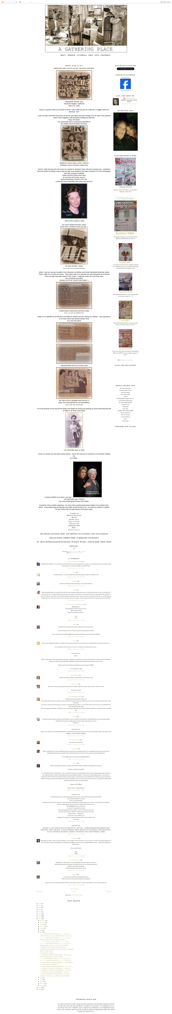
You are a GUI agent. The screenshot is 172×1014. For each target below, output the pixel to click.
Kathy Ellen (74, 748)
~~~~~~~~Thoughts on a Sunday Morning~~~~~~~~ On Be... (54, 941)
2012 (40, 917)
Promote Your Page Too (125, 90)
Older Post (108, 891)
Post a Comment (74, 889)
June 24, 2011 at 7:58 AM (76, 649)
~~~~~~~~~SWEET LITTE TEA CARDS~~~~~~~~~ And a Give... (55, 938)
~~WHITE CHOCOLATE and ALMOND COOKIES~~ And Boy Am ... (56, 936)
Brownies (74, 552)
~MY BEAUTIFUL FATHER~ (47, 953)
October (42, 924)
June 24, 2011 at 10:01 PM (76, 856)
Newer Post (39, 891)
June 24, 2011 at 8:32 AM (76, 692)
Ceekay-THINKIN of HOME (74, 696)
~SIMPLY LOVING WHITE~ (46, 951)
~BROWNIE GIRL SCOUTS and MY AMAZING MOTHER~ (54, 945)
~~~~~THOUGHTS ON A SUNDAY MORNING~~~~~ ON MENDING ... (57, 962)
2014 (40, 913)
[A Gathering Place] (125, 88)
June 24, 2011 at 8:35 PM (76, 834)
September (42, 926)
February (42, 983)
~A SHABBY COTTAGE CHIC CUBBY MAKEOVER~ (53, 947)
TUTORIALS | (82, 55)
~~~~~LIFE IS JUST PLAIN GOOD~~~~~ (49, 964)
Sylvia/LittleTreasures (74, 860)
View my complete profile (129, 103)
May (41, 978)
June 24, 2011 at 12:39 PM (76, 744)
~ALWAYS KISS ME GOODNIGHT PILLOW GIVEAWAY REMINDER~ (57, 949)
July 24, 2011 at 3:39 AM (76, 885)
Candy (74, 716)
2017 (40, 907)
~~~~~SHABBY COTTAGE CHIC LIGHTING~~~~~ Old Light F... (55, 968)
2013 (40, 915)
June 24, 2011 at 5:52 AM (76, 600)
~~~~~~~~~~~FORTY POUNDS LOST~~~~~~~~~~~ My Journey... (56, 960)
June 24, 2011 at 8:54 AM (76, 712)
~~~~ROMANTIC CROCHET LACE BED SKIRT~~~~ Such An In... (56, 970)
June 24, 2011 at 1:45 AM (76, 568)
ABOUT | (63, 55)
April (41, 979)
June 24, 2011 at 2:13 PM (76, 790)
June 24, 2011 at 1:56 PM (76, 759)
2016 (40, 909)
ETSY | (98, 55)
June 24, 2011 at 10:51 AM (76, 736)
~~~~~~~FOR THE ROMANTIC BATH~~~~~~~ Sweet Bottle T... (55, 958)
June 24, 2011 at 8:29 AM (76, 680)
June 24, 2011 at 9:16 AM (76, 725)
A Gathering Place (125, 77)
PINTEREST (106, 55)
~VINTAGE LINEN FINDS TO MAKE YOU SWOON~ (52, 939)
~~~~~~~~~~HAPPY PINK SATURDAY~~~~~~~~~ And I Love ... (55, 943)
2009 (40, 989)
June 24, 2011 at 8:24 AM (76, 671)
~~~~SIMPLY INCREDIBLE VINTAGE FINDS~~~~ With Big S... (55, 974)
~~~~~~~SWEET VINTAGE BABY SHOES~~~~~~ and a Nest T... (55, 934)
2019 (40, 903)
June (41, 932)
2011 (40, 918)
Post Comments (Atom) (77, 895)
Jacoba (74, 874)
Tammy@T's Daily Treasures (74, 561)
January (42, 985)
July (41, 930)
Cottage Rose (74, 838)
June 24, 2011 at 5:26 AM (76, 577)
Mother (79, 552)
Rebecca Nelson (130, 98)
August (42, 928)
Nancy (74, 640)
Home (74, 891)
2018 (40, 905)
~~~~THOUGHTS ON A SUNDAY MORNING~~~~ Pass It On (54, 972)
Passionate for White (74, 740)
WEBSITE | (72, 55)
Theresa (74, 624)
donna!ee (74, 581)
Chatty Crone (74, 684)
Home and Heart (74, 675)
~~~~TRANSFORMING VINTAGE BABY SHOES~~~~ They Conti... (56, 966)
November (42, 922)
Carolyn (75, 763)
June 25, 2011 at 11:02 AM (76, 870)
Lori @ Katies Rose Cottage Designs (74, 604)
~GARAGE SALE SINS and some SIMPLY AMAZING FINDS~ (55, 976)
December (42, 920)
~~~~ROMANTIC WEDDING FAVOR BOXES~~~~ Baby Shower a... (56, 955)
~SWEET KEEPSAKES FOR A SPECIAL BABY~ (51, 957)
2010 (40, 987)
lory (75, 572)
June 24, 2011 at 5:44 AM (76, 586)
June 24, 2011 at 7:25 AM (76, 636)
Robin (74, 590)
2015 (40, 911)
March (41, 981)
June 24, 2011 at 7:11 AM (76, 620)
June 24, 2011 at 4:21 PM (76, 821)
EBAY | (92, 55)
